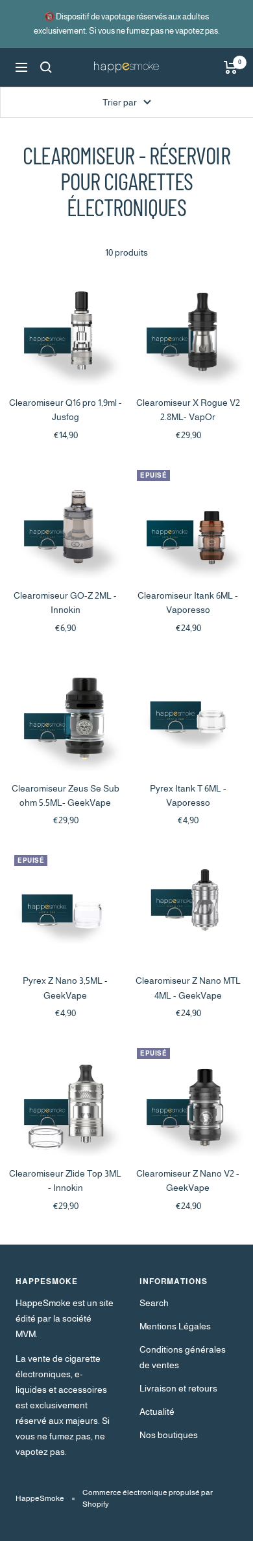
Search (154, 1303)
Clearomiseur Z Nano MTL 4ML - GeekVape (188, 987)
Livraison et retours (178, 1388)
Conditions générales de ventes (182, 1357)
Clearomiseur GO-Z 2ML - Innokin (65, 602)
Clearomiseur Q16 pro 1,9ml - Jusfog (65, 409)
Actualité (157, 1411)
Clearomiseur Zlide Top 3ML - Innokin (65, 1180)
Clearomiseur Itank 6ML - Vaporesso (188, 602)
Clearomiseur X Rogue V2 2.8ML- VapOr (188, 409)
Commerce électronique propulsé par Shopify (147, 1498)
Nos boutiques (168, 1435)
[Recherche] (46, 67)
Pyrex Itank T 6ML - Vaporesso (188, 795)
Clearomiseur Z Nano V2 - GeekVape (187, 1180)
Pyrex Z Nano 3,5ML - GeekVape (65, 987)
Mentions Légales (175, 1326)
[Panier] (230, 67)
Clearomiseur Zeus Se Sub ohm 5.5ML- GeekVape (65, 795)
